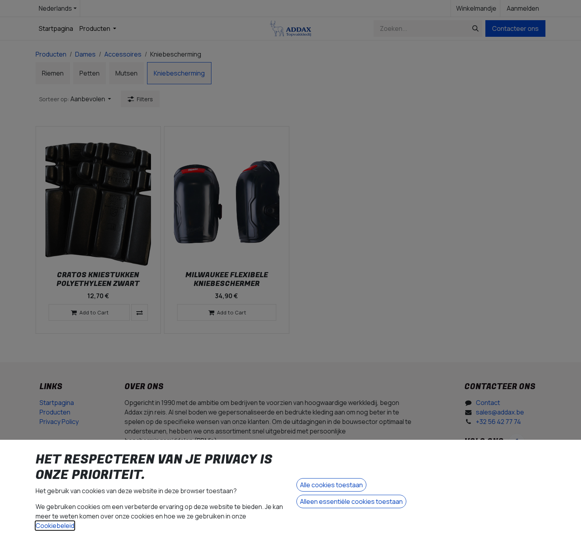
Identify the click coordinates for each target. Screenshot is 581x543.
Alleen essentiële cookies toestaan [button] (351, 501)
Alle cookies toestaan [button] (331, 485)
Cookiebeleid (55, 525)
